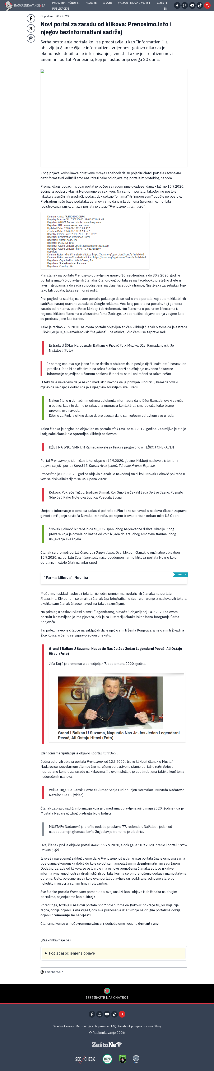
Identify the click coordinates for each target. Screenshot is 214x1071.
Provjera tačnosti (66, 3)
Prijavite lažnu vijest (134, 3)
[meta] (136, 1059)
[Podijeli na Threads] (31, 38)
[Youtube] (192, 5)
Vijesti (162, 3)
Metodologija (84, 1026)
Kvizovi (148, 1026)
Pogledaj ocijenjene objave (72, 953)
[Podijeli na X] (31, 28)
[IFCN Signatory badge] (122, 1059)
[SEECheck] (85, 1059)
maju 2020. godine (159, 808)
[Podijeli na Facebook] (31, 18)
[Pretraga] (207, 5)
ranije (66, 206)
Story (158, 1026)
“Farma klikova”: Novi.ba (66, 577)
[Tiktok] (199, 5)
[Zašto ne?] (107, 1044)
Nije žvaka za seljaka (162, 285)
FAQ (113, 1026)
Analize (91, 3)
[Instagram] (184, 5)
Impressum (102, 1026)
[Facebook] (177, 5)
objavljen (173, 552)
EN (165, 8)
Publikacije (60, 8)
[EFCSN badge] (107, 1059)
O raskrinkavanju (63, 1026)
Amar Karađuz (54, 972)
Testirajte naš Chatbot (107, 997)
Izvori (107, 3)
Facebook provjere (130, 1026)
